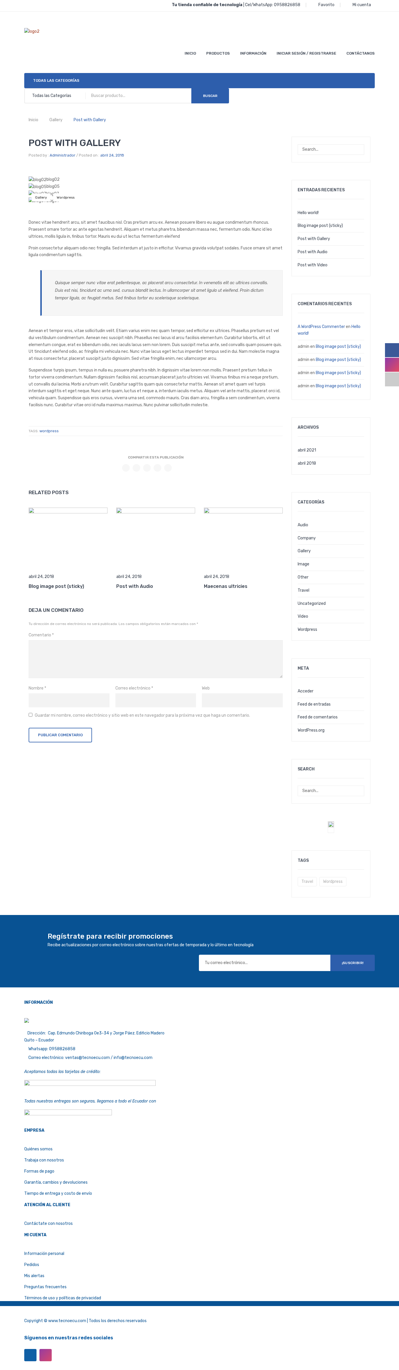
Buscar (210, 96)
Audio (303, 524)
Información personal (44, 1253)
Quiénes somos (38, 1149)
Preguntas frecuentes (45, 1286)
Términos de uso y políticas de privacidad (62, 1298)
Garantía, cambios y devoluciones (56, 1182)
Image (303, 564)
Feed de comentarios (318, 717)
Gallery (56, 119)
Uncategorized (312, 603)
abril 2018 (307, 463)
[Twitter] (136, 468)
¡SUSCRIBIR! (353, 963)
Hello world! (308, 212)
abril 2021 (307, 450)
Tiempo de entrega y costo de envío (58, 1193)
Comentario (41, 635)
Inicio (33, 119)
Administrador (62, 155)
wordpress (49, 431)
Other (303, 577)
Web (206, 688)
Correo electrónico (134, 688)
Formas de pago (39, 1171)
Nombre (37, 688)
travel (307, 881)
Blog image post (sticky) (56, 586)
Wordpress (65, 197)
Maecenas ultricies (225, 586)
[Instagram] (45, 1355)
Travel (303, 590)
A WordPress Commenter (321, 326)
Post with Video (312, 265)
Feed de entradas (314, 704)
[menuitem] (190, 53)
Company (307, 538)
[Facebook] (126, 468)
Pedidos (31, 1264)
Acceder (305, 691)
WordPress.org (311, 730)
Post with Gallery (314, 238)
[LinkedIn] (168, 468)
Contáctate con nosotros (48, 1223)
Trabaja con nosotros (44, 1160)
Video (303, 616)
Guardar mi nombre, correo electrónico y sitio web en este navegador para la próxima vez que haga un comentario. (142, 715)
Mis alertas (34, 1275)
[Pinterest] (147, 468)
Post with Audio (134, 586)
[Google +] (157, 468)
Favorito (326, 4)
